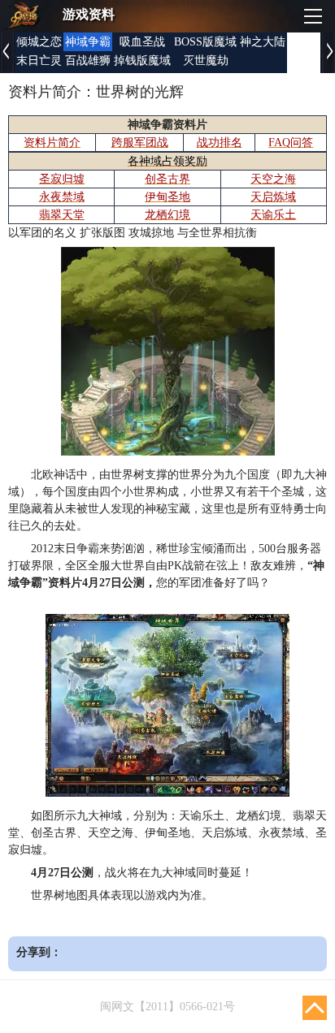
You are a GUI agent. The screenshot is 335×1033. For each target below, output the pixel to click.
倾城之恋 (39, 42)
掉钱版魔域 (142, 60)
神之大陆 (262, 42)
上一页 (7, 52)
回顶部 (314, 1008)
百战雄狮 (88, 60)
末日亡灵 (39, 60)
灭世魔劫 (205, 60)
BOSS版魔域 (205, 42)
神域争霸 (88, 42)
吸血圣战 (142, 42)
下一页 (327, 52)
